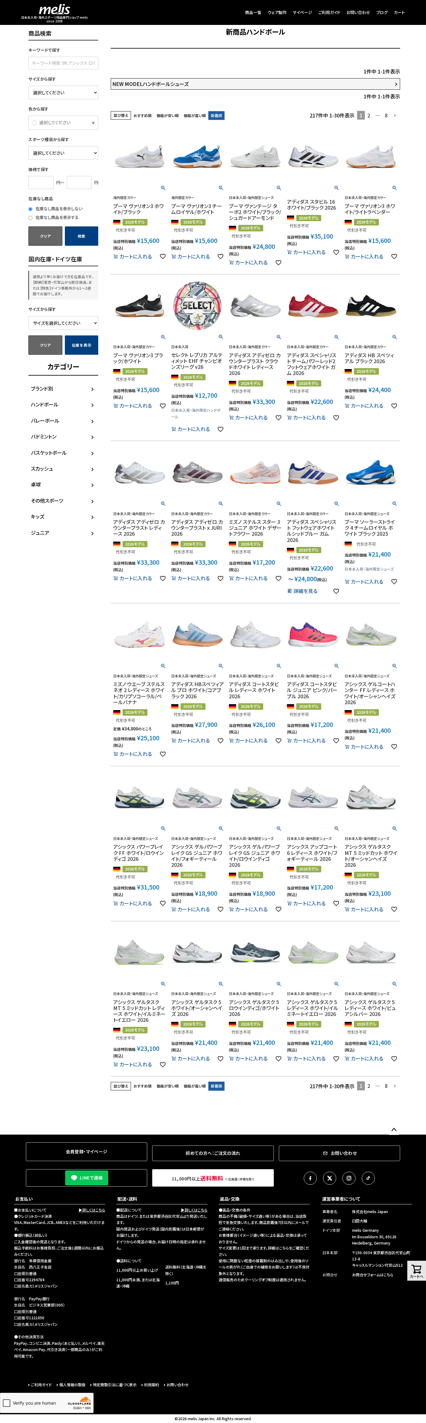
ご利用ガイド (329, 12)
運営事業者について (341, 1199)
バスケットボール (49, 452)
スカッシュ (42, 468)
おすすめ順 (142, 115)
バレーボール (45, 420)
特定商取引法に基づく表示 (115, 1384)
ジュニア (40, 532)
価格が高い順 (195, 115)
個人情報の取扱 (72, 1384)
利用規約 (151, 1384)
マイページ (302, 12)
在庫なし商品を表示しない (58, 208)
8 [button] (386, 115)
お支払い (24, 1199)
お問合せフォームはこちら (372, 1274)
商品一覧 (253, 12)
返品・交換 (230, 1199)
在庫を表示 (82, 345)
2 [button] (368, 115)
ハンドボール (44, 404)
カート (399, 12)
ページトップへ (394, 1130)
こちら (284, 1247)
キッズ (37, 516)
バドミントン (43, 436)
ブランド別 (42, 388)
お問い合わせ (358, 12)
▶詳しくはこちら (92, 1209)
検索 (81, 236)
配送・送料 (127, 1199)
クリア (45, 236)
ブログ (382, 12)
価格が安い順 (168, 115)
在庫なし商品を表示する (57, 217)
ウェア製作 (277, 12)
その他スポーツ (47, 500)
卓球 (36, 484)
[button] (395, 115)
